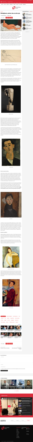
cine (5, 318)
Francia (2, 320)
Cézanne (2, 318)
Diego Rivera (12, 318)
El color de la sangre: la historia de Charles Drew (29, 14)
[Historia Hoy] (16, 7)
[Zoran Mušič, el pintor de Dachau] (24, 28)
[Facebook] (29, 0)
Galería (22, 428)
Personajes (11, 4)
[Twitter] (31, 0)
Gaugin (5, 320)
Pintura (5, 4)
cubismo (8, 318)
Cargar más (27, 31)
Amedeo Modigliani (9, 316)
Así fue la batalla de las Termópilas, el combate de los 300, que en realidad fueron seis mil (29, 22)
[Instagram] (30, 0)
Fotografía (17, 436)
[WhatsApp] (12, 17)
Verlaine (17, 322)
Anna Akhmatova (15, 316)
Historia (17, 4)
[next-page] (17, 391)
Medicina (8, 4)
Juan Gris (8, 320)
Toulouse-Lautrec (11, 322)
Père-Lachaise (3, 322)
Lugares (14, 4)
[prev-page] (15, 391)
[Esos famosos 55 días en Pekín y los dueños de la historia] (24, 17)
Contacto (27, 431)
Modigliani (12, 320)
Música (2, 4)
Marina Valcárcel (3, 15)
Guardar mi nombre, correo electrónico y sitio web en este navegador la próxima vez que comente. (13, 368)
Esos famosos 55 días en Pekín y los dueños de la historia (29, 18)
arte (19, 316)
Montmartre (16, 320)
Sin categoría (27, 20)
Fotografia (20, 4)
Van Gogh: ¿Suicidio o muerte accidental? (28, 25)
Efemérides (24, 4)
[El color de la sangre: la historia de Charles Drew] (24, 14)
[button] (27, 0)
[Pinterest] (10, 17)
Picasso (7, 322)
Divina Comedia (17, 318)
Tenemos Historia (23, 427)
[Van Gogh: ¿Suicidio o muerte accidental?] (24, 25)
